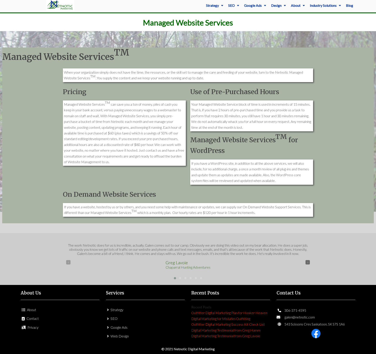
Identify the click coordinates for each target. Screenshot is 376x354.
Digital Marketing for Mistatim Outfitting (220, 319)
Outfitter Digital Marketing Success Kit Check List (228, 324)
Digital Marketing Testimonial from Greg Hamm (225, 330)
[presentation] (68, 262)
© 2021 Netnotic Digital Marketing (188, 349)
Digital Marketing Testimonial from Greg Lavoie (225, 336)
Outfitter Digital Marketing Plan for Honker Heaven (229, 313)
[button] (175, 278)
